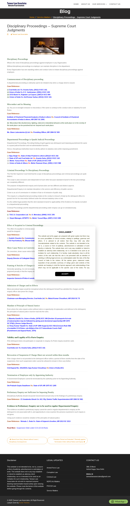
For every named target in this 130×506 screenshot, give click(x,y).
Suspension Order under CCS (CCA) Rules (32, 428)
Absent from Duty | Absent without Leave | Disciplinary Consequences (23, 441)
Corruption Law (52, 472)
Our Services (98, 4)
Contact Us (114, 4)
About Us (85, 4)
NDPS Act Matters (53, 481)
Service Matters (52, 490)
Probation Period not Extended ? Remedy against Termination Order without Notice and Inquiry (69, 441)
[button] (118, 502)
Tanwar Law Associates (20, 34)
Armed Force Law (53, 468)
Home (76, 4)
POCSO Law (51, 486)
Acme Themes (24, 503)
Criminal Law (51, 477)
